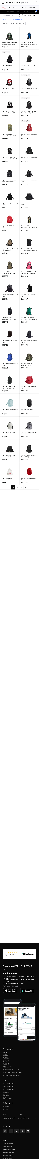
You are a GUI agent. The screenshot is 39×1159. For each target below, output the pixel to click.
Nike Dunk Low (7, 1146)
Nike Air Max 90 (8, 1155)
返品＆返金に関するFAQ (11, 1070)
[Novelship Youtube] (23, 1131)
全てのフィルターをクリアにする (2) (13, 23)
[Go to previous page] (2, 487)
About (5, 1052)
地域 (21, 1114)
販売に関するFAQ (8, 1086)
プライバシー (7, 1061)
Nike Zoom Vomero (9, 1149)
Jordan (32, 8)
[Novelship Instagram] (6, 1131)
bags (17, 12)
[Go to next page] (37, 487)
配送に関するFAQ (8, 1089)
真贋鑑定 (6, 1055)
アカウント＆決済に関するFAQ (13, 1072)
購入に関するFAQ (8, 1083)
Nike (24, 8)
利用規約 (6, 1058)
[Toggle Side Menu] (3, 2)
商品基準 (6, 1095)
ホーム (3, 12)
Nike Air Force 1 (8, 1144)
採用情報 (6, 1064)
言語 (4, 1114)
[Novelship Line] (29, 1131)
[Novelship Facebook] (11, 1131)
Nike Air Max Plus (8, 1152)
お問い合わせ (7, 1067)
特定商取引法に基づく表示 (11, 1075)
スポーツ (16, 8)
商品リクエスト (8, 1098)
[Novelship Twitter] (17, 1131)
